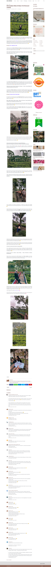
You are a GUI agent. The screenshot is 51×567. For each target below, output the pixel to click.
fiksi (34, 43)
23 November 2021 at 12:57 (12, 431)
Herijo (9, 449)
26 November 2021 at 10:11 (12, 529)
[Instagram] (34, 6)
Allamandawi (10, 456)
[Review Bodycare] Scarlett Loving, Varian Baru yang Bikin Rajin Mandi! (38, 164)
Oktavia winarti (10, 433)
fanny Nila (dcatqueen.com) (12, 394)
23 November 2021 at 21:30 (12, 447)
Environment (35, 40)
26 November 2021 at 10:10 (12, 525)
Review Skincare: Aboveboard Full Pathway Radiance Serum (38, 150)
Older (31, 387)
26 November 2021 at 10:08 (12, 508)
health (35, 44)
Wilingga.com (10, 417)
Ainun (9, 548)
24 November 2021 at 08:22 (12, 464)
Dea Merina (9, 0)
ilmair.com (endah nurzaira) (12, 490)
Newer (8, 387)
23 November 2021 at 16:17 (12, 437)
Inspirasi (41, 40)
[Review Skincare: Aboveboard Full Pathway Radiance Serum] (38, 149)
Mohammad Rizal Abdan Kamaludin (13, 444)
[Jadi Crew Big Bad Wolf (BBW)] (38, 169)
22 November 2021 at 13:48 (12, 419)
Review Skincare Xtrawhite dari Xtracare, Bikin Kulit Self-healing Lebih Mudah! (38, 157)
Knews (9, 440)
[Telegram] (19, 384)
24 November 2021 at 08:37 (12, 482)
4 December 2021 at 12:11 (12, 557)
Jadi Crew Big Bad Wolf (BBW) (37, 170)
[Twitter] (23, 384)
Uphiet (9, 496)
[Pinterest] (30, 384)
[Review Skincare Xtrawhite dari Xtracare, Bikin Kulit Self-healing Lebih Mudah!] (38, 155)
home (41, 44)
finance (41, 43)
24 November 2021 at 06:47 (12, 458)
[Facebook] (33, 6)
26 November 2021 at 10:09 (12, 520)
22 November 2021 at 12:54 (12, 415)
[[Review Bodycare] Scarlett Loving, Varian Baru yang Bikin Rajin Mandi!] (38, 163)
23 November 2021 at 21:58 (12, 453)
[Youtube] (35, 6)
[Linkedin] (26, 384)
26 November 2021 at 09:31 (12, 499)
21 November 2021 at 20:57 (12, 406)
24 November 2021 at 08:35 (12, 475)
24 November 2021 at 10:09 (12, 494)
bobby (9, 460)
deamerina (9, 409)
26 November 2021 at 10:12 (12, 539)
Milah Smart (10, 428)
